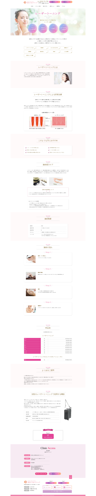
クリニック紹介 (38, 6)
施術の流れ (42, 51)
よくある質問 (66, 51)
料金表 (54, 51)
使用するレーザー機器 (29, 55)
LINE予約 (67, 1)
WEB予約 (55, 1)
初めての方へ (45, 6)
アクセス (63, 6)
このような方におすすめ (54, 47)
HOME (32, 6)
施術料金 (58, 6)
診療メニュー (52, 6)
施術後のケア (66, 47)
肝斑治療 (42, 47)
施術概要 (29, 51)
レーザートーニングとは (29, 47)
